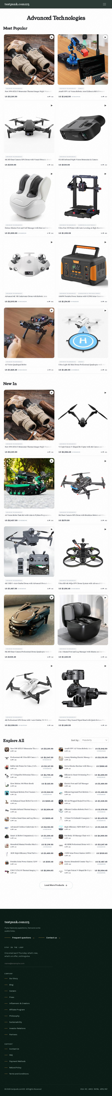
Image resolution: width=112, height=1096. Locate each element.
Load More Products (54, 885)
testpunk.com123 (17, 4)
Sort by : (75, 740)
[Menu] (104, 4)
